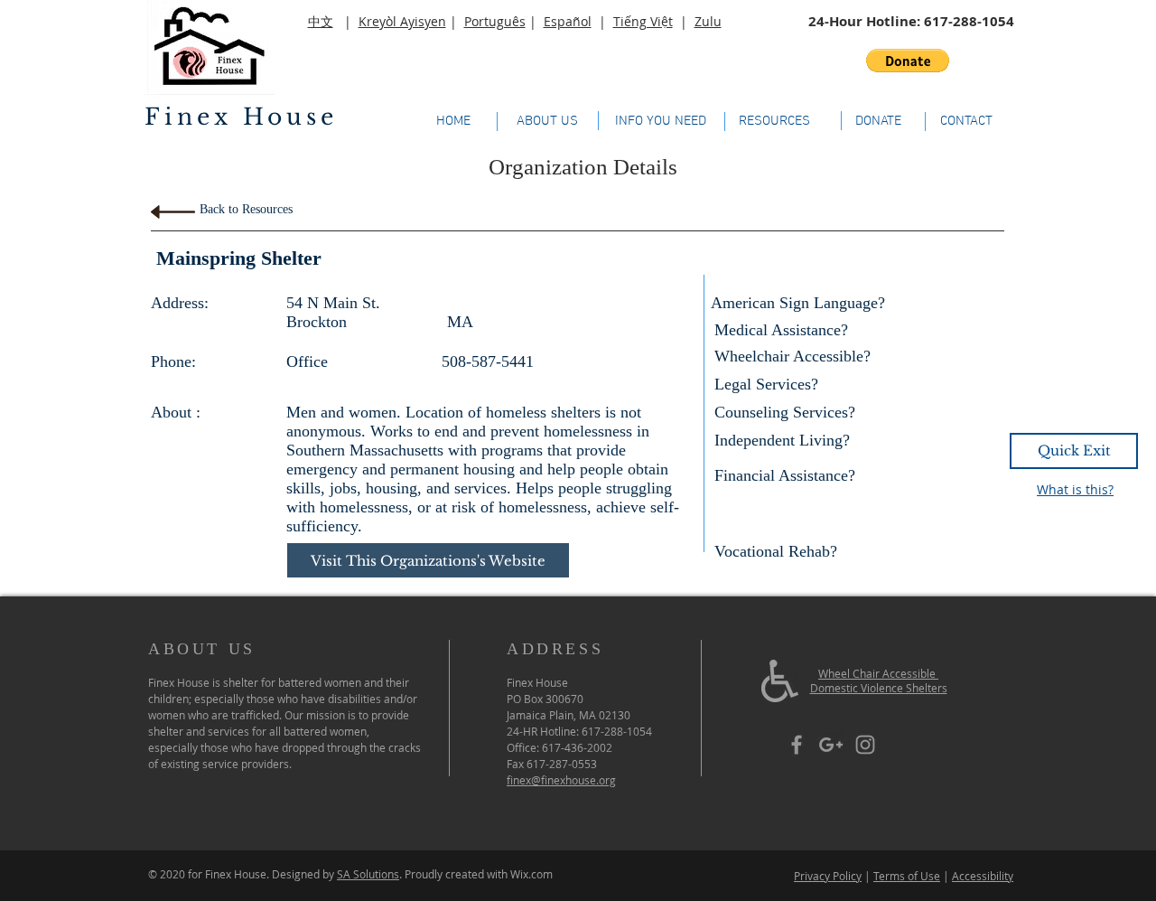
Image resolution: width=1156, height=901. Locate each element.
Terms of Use (906, 875)
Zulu (708, 21)
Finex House (241, 117)
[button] (907, 60)
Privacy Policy (828, 875)
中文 (320, 21)
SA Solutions (368, 874)
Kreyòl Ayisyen (402, 21)
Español (568, 21)
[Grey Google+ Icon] (831, 744)
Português (495, 21)
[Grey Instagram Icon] (865, 744)
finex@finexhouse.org (561, 780)
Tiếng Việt (643, 21)
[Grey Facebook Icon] (796, 744)
